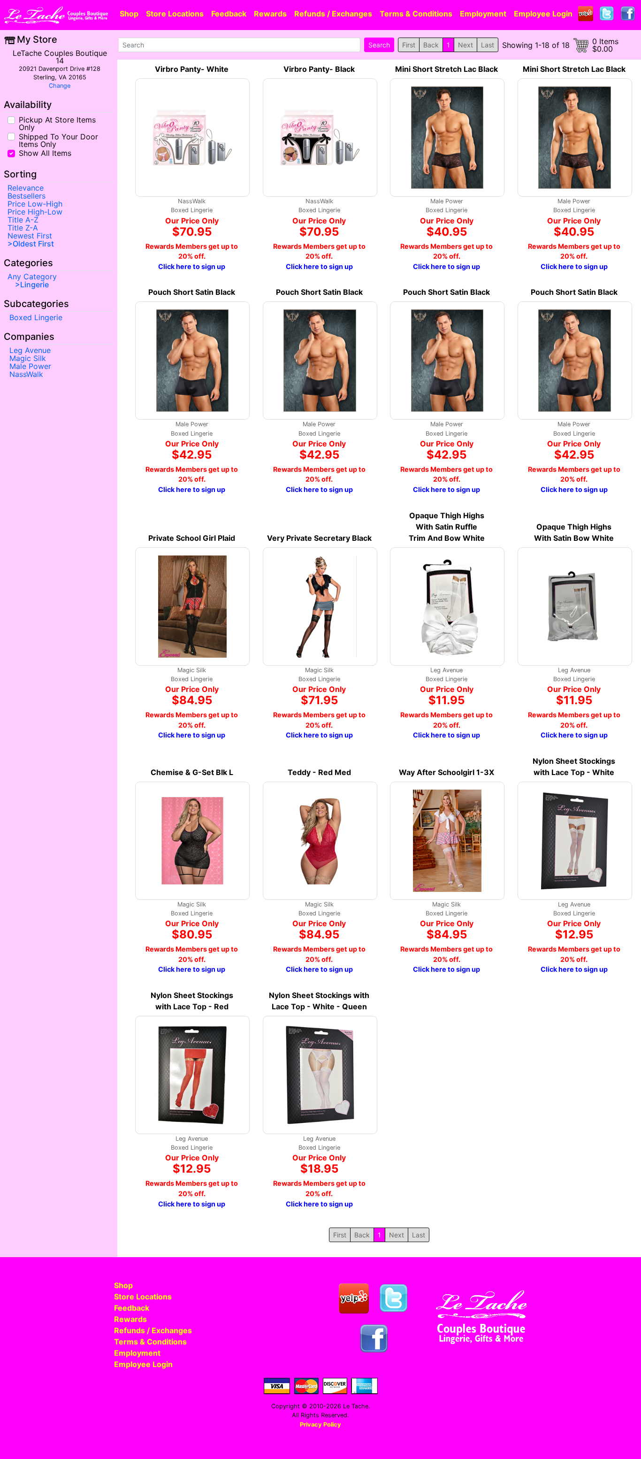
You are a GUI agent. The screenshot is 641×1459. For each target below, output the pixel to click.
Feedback (228, 13)
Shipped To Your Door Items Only (58, 139)
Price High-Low (35, 211)
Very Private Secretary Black (319, 538)
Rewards (270, 13)
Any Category (32, 276)
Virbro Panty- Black (319, 69)
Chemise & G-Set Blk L (192, 772)
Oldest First (33, 243)
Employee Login (543, 13)
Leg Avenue (30, 350)
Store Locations (175, 13)
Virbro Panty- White (192, 69)
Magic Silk (27, 358)
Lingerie (34, 284)
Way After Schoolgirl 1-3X (446, 772)
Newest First (30, 235)
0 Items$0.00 (605, 45)
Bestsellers (27, 196)
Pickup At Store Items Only (57, 123)
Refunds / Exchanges (333, 13)
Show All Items (45, 152)
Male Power (30, 366)
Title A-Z (23, 219)
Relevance (26, 188)
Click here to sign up (191, 266)
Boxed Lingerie (35, 317)
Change (59, 85)
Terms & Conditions (416, 13)
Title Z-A (23, 227)
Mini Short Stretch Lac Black (446, 69)
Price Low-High (35, 203)
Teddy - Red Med (319, 772)
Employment (483, 13)
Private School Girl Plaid (191, 538)
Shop (129, 13)
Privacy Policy (320, 1424)
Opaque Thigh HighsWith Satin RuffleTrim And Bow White (447, 527)
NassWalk (26, 374)
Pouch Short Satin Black (191, 292)
